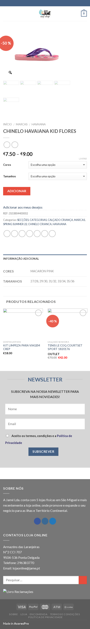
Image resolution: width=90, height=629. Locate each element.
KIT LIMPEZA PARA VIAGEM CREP (21, 347)
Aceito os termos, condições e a (38, 439)
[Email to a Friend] (29, 233)
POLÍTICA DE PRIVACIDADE (45, 617)
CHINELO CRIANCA (40, 224)
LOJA (24, 614)
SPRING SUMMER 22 (15, 224)
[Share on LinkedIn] (52, 233)
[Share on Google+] (44, 233)
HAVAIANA (39, 124)
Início (7, 124)
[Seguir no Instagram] (45, 521)
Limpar (83, 158)
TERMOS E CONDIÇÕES (65, 614)
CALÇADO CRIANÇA (60, 220)
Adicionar (16, 191)
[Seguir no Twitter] (52, 521)
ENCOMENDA (39, 614)
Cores (7, 164)
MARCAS (22, 124)
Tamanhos (9, 176)
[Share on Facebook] (14, 233)
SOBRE (13, 614)
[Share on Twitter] (22, 233)
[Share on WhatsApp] (7, 233)
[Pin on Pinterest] (37, 233)
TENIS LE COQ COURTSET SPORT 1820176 (65, 347)
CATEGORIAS (38, 220)
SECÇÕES (23, 220)
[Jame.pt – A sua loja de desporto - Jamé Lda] (45, 13)
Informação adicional (21, 258)
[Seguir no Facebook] (37, 521)
